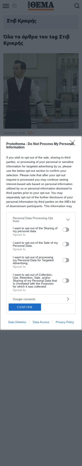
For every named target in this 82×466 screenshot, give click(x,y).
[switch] (65, 230)
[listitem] (41, 219)
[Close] (74, 144)
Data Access (41, 322)
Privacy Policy (65, 322)
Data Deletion (17, 322)
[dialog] (41, 233)
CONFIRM (25, 307)
